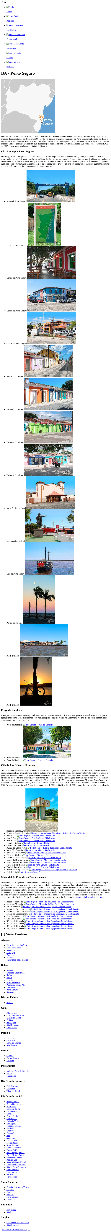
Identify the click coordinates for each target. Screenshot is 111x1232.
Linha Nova (11, 1140)
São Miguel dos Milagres (17, 960)
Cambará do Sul (13, 1109)
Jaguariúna (11, 1210)
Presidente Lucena (14, 1157)
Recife (9, 1073)
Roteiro (9, 957)
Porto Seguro (12, 990)
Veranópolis (11, 1177)
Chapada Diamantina (15, 973)
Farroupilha (11, 1123)
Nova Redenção (13, 982)
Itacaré (9, 977)
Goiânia (9, 1020)
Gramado (10, 1131)
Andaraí (9, 970)
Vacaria (9, 1174)
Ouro (8, 1192)
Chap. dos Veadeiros (15, 1015)
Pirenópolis (11, 1022)
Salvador (10, 992)
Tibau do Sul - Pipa (14, 1091)
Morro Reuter (12, 1143)
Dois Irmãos (11, 1118)
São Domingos (12, 1025)
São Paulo (10, 1212)
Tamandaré (11, 1076)
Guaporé (10, 1133)
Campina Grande (13, 1043)
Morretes (10, 1060)
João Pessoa (11, 1045)
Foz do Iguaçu (12, 1058)
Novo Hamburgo (13, 1148)
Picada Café (11, 1150)
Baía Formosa (12, 1086)
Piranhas (10, 955)
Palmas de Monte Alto (15, 985)
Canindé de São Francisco (17, 1222)
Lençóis (9, 980)
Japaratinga (11, 950)
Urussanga (11, 1199)
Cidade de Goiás (13, 1018)
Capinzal (10, 1189)
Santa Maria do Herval (16, 1162)
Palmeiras (10, 987)
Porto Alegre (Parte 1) (15, 1152)
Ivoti (8, 1135)
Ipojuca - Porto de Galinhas (18, 1071)
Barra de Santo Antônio (16, 945)
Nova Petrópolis (13, 1145)
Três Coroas (11, 1172)
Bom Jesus (11, 1106)
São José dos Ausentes (16, 1167)
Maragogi (10, 952)
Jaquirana (10, 1138)
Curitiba (9, 1055)
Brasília (9, 1002)
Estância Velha (12, 1121)
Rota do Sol (11, 1160)
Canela (9, 1114)
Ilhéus (9, 975)
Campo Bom (11, 1111)
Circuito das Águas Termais (18, 1187)
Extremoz (10, 1089)
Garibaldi (10, 1128)
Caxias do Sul (12, 1116)
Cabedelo (10, 1040)
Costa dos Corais (13, 948)
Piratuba (10, 1194)
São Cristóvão (12, 1225)
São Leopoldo (12, 1169)
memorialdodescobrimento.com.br (90, 897)
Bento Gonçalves (13, 1104)
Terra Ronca (11, 1027)
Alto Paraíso (11, 1013)
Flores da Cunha (13, 1126)
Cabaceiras (11, 1038)
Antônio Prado (12, 1101)
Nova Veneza (12, 1197)
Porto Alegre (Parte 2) (15, 1155)
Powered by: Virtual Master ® (14, 1229)
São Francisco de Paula (16, 1165)
